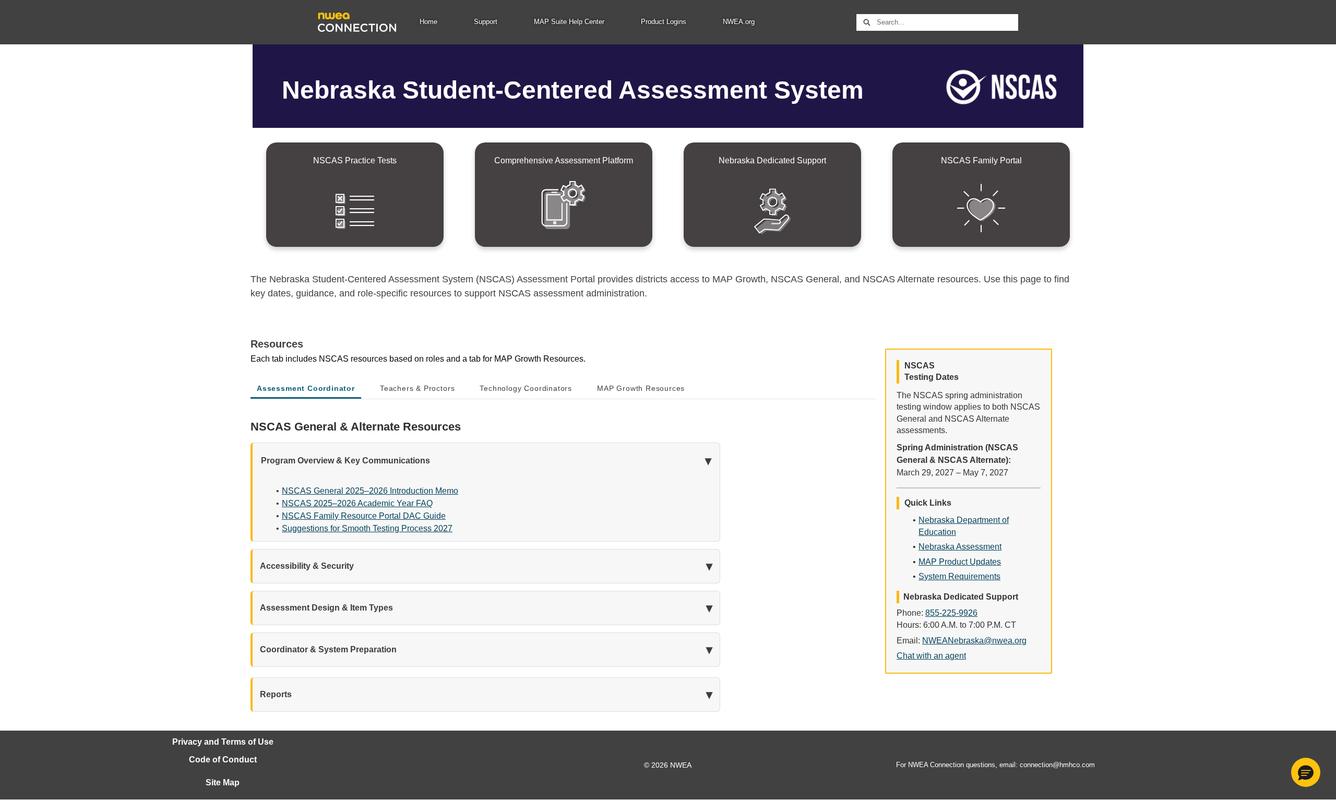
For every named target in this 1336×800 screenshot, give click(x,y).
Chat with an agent (931, 655)
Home (428, 22)
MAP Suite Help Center (569, 22)
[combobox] (947, 22)
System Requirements (959, 576)
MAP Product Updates (959, 561)
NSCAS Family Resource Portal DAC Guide (364, 515)
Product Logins (663, 22)
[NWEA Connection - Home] (357, 22)
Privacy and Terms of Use (222, 741)
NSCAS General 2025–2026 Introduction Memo (370, 490)
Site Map (223, 782)
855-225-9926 (951, 612)
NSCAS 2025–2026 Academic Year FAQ (357, 503)
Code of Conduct (223, 759)
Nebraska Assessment (959, 546)
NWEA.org (739, 22)
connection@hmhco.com (1057, 765)
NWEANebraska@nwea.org (974, 640)
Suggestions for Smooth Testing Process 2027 (367, 528)
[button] (1305, 772)
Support (485, 22)
